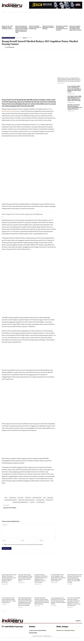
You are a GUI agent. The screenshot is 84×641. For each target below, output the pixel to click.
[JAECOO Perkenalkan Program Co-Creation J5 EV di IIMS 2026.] (35, 20)
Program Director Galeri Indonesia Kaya (26, 499)
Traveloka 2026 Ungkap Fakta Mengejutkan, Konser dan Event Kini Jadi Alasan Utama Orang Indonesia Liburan (25, 577)
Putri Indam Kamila (40, 499)
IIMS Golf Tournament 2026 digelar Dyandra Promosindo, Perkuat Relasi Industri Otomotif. (75, 28)
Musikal (38, 124)
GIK (44, 497)
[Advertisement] (29, 150)
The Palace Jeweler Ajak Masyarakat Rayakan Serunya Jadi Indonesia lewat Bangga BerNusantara (75, 107)
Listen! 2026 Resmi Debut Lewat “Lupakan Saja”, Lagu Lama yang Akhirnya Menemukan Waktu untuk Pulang (74, 89)
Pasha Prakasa (50, 497)
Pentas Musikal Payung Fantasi (10, 499)
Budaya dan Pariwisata (8, 37)
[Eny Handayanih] (3, 47)
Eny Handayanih (10, 47)
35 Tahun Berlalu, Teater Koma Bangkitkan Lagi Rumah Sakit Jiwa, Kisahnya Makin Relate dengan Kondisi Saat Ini (58, 577)
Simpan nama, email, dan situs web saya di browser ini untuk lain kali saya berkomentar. (23, 544)
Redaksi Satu (60, 630)
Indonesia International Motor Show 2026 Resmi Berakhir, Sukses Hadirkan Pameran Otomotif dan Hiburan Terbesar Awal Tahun (21, 29)
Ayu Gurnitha (20, 497)
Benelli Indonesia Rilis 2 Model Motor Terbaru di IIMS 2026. (48, 27)
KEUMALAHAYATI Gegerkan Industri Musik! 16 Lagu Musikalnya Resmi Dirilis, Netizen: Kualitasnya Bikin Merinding (42, 601)
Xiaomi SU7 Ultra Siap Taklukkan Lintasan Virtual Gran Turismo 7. (7, 27)
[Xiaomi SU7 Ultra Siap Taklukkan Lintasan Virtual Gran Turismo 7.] (8, 20)
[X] (17, 93)
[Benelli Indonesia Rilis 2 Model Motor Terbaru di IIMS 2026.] (48, 20)
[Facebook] (13, 93)
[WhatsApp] (25, 93)
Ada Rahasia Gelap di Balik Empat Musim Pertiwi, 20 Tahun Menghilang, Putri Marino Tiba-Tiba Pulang (74, 98)
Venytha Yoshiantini (40, 502)
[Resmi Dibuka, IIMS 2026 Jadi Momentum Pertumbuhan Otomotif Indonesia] (62, 20)
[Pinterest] (21, 93)
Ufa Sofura (32, 502)
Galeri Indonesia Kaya (37, 497)
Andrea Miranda (12, 497)
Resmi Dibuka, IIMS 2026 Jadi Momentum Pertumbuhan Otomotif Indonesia (62, 28)
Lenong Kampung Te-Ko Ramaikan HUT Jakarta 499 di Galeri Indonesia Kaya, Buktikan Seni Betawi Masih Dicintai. (58, 601)
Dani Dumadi (28, 497)
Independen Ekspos (69, 630)
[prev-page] (3, 611)
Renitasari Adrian (49, 499)
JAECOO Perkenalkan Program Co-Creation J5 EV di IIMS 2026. (35, 27)
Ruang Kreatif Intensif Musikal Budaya (20, 502)
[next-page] (5, 611)
